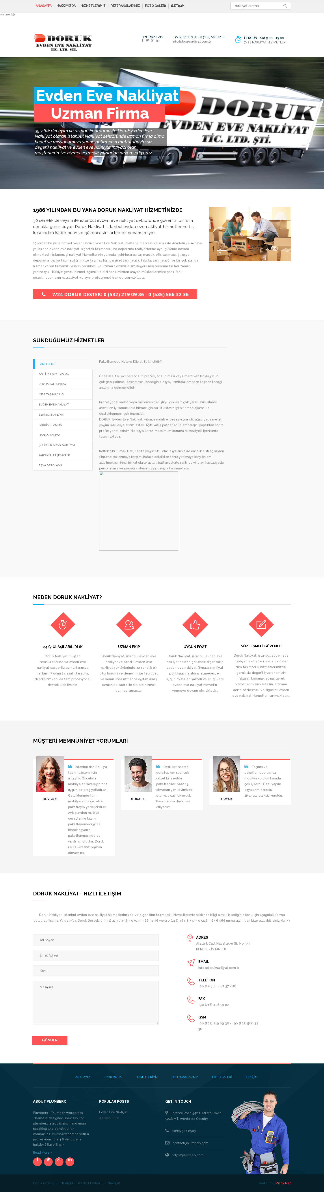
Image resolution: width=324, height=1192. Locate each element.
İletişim (177, 5)
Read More (41, 1152)
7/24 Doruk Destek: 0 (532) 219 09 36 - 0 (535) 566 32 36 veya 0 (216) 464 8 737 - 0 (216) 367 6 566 (120, 295)
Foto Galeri (155, 5)
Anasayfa (44, 5)
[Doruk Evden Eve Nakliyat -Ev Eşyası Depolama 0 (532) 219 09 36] (63, 42)
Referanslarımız (125, 5)
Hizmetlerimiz (93, 5)
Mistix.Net (283, 1183)
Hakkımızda (66, 5)
